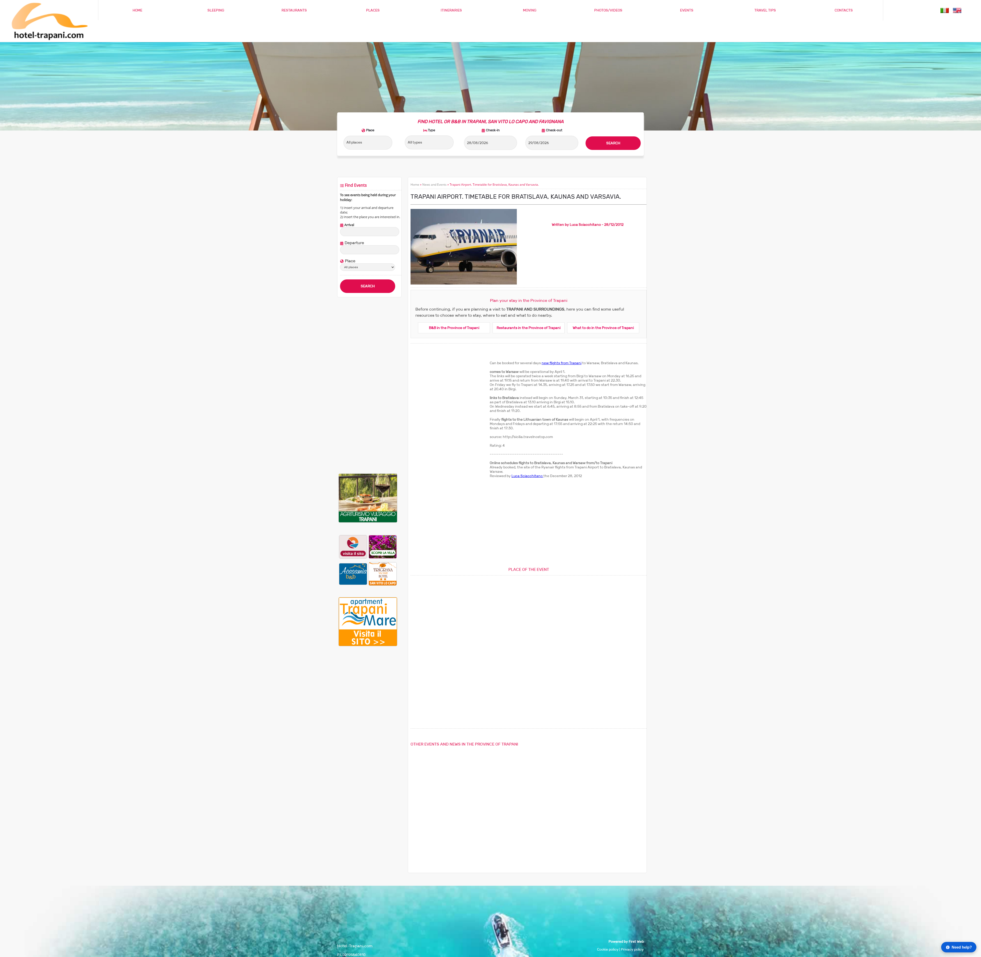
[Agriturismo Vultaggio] (367, 521)
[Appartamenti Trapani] (367, 645)
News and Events (434, 184)
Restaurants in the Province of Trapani (528, 328)
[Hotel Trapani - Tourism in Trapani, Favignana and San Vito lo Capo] (49, 39)
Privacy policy (632, 949)
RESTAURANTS (294, 10)
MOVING (529, 10)
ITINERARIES (451, 10)
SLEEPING (215, 10)
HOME (137, 10)
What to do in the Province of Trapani (603, 328)
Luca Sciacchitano (527, 476)
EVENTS (686, 10)
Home (415, 184)
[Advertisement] (368, 385)
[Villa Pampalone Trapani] (383, 547)
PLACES (373, 10)
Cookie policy (607, 949)
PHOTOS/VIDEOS (608, 10)
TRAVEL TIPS (765, 10)
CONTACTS (844, 10)
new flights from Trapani (561, 363)
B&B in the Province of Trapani (454, 328)
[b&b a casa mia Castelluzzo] (353, 574)
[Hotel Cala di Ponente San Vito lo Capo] (353, 547)
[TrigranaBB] (383, 574)
